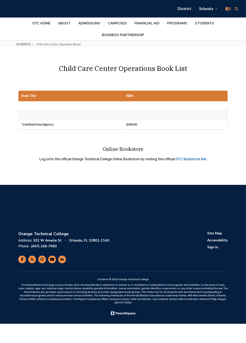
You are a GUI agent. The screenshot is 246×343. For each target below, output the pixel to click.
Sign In (212, 247)
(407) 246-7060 (44, 246)
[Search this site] (236, 9)
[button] (208, 8)
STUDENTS (23, 44)
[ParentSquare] (123, 313)
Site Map (214, 233)
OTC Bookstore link (191, 159)
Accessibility (217, 240)
